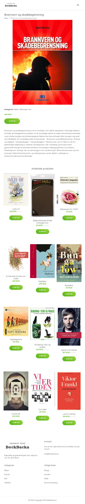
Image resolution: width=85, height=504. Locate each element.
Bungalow (69, 285)
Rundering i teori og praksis (42, 346)
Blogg (46, 470)
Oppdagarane (16, 339)
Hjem (6, 18)
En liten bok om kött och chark (16, 277)
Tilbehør (7, 483)
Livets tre (16, 209)
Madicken (42, 281)
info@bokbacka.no (51, 454)
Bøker (16, 109)
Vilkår (46, 478)
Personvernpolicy (51, 483)
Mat (5, 478)
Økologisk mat (25, 109)
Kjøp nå (12, 121)
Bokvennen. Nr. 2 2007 (69, 209)
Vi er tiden (42, 409)
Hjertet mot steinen (69, 350)
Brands (7, 474)
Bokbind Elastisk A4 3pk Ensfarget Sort (42, 221)
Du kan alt (16, 414)
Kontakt (47, 474)
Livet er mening (69, 414)
